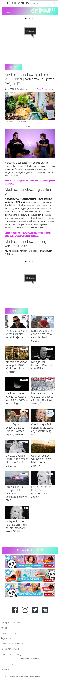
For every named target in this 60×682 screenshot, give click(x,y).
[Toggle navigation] (8, 11)
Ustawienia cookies (30, 659)
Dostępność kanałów (10, 623)
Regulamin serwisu (10, 649)
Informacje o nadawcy (11, 654)
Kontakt (4, 628)
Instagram (24, 3)
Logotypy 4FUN (8, 633)
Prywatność (6, 638)
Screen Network (7, 665)
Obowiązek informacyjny (12, 644)
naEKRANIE (5, 670)
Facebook (12, 3)
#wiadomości (22, 89)
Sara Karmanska (48, 89)
